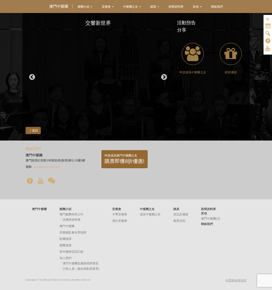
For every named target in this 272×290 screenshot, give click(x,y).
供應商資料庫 (72, 219)
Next (164, 77)
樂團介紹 (65, 209)
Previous (32, 77)
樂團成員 (65, 245)
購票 (176, 209)
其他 (204, 213)
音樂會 (116, 209)
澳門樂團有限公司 (71, 214)
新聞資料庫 (208, 209)
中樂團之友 (147, 209)
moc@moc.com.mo (46, 166)
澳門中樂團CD (210, 218)
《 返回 (33, 130)
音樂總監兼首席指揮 (73, 232)
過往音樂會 (119, 220)
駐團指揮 (65, 239)
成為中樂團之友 (150, 214)
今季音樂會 (119, 214)
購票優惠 (231, 72)
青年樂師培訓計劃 (71, 251)
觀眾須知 (179, 220)
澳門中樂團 (39, 209)
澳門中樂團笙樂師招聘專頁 (80, 263)
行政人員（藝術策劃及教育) (81, 268)
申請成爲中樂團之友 (192, 72)
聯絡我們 (207, 224)
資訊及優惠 (180, 214)
